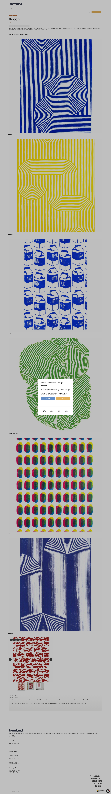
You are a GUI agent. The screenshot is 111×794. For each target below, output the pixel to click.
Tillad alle (63, 398)
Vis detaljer (55, 403)
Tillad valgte (47, 398)
